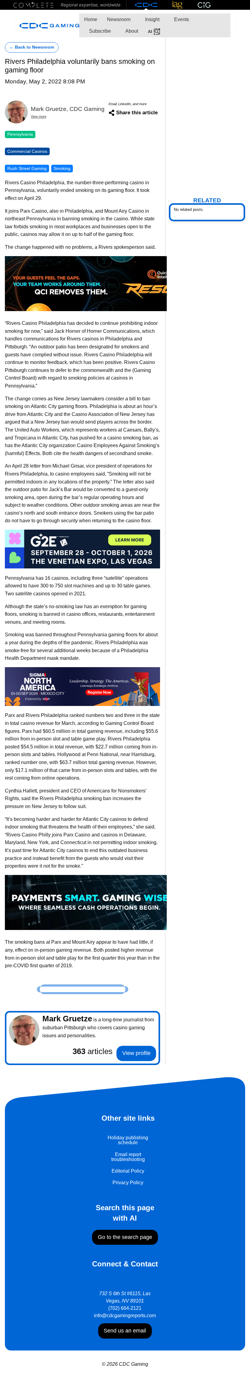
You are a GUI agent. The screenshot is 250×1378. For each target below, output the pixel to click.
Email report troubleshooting (128, 1157)
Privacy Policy (127, 1182)
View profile (136, 1053)
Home (90, 19)
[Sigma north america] (82, 686)
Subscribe (99, 31)
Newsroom (118, 19)
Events (181, 19)
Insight (151, 19)
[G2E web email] (82, 549)
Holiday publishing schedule (128, 1140)
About (131, 31)
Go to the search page (125, 1237)
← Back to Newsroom (31, 47)
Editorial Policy (128, 1171)
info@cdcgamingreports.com (125, 1315)
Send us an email (125, 1331)
